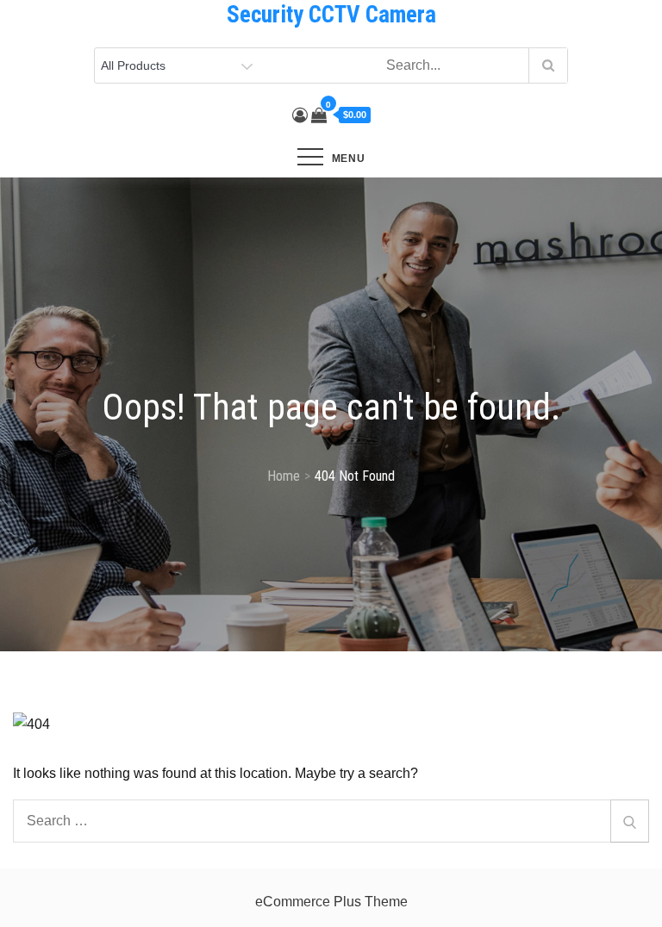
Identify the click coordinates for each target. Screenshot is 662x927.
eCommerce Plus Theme (331, 901)
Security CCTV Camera (331, 14)
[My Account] (300, 115)
